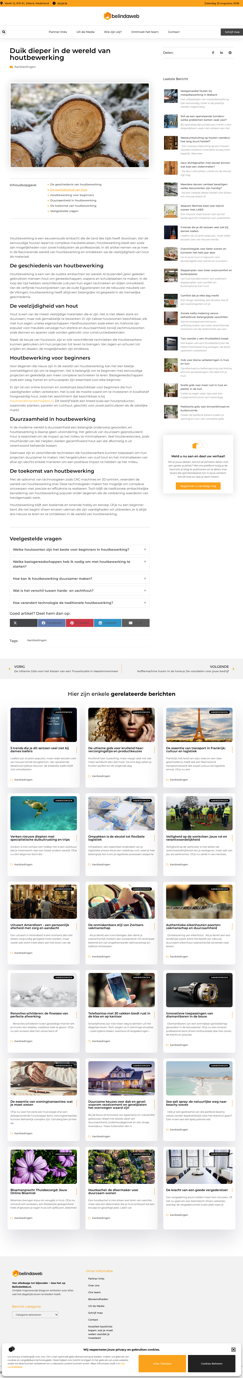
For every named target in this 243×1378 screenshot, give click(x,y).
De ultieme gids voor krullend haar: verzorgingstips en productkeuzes (116, 749)
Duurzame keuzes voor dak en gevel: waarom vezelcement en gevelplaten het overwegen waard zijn (117, 1105)
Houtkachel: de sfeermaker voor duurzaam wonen (113, 1191)
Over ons (93, 1285)
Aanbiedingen (25, 67)
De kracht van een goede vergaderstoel (197, 1190)
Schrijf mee (95, 1312)
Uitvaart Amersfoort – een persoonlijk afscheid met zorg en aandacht (39, 926)
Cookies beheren (211, 1363)
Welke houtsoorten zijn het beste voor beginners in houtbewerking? (79, 549)
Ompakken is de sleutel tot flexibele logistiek (116, 838)
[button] (233, 1350)
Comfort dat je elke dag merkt (200, 295)
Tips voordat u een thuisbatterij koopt (204, 338)
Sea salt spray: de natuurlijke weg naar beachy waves (196, 1103)
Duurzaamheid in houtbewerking (73, 200)
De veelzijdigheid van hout (68, 189)
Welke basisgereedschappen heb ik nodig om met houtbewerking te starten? (79, 564)
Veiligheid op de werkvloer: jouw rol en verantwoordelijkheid (196, 838)
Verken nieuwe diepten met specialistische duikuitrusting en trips (40, 838)
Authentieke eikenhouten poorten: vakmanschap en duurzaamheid (193, 926)
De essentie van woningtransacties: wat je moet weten (41, 1103)
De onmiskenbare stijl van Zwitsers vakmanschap (115, 926)
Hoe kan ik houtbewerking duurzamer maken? (79, 579)
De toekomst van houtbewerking (73, 205)
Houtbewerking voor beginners (72, 195)
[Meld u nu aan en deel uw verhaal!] (198, 444)
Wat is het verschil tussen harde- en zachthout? (79, 591)
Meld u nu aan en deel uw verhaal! (198, 456)
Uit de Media (86, 32)
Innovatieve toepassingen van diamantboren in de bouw (189, 1015)
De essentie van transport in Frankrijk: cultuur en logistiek (196, 749)
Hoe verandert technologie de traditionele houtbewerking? (79, 603)
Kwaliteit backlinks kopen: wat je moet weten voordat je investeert (100, 1332)
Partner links (58, 32)
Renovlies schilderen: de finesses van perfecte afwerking (39, 1015)
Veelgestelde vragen (64, 211)
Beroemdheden (98, 1299)
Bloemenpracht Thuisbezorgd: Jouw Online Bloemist (38, 1191)
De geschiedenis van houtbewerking (76, 184)
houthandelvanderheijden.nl (32, 401)
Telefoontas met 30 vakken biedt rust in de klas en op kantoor (119, 1015)
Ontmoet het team (145, 32)
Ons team (94, 1292)
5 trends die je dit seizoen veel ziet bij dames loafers (39, 749)
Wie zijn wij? (113, 32)
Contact (174, 32)
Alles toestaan (162, 1363)
